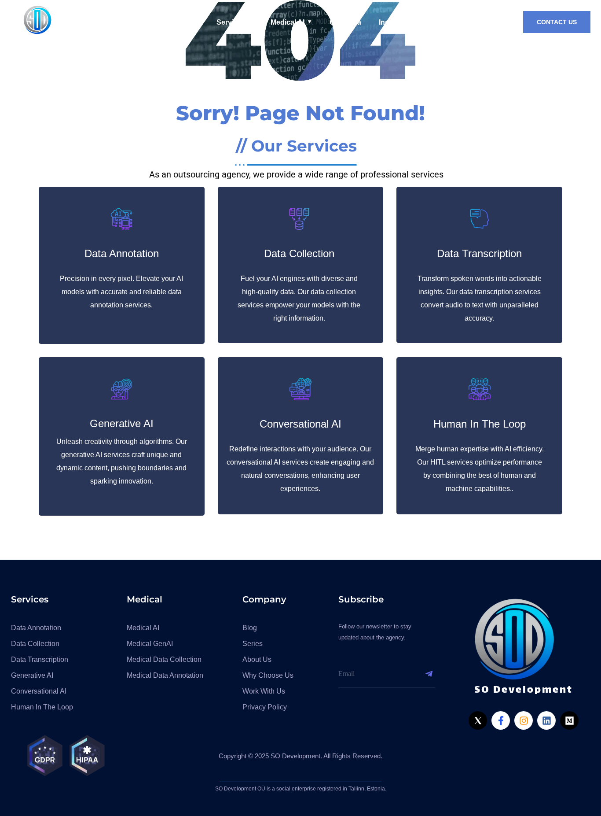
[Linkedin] (546, 720)
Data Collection (299, 253)
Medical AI (287, 22)
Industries (395, 22)
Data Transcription (479, 253)
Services (231, 22)
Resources (455, 22)
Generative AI (122, 423)
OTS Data (345, 22)
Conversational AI (300, 424)
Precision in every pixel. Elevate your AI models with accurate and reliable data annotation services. (121, 292)
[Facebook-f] (500, 720)
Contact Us (557, 22)
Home (189, 22)
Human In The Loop (479, 424)
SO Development (103, 22)
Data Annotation (121, 253)
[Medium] (569, 720)
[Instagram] (523, 720)
